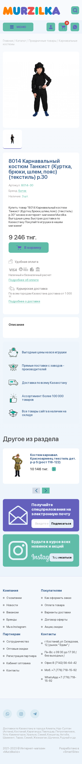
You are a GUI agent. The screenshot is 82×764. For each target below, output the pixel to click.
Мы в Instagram (16, 627)
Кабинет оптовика (18, 663)
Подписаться (62, 557)
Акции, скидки (54, 627)
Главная (8, 40)
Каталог (21, 40)
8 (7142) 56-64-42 (64, 663)
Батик (22, 191)
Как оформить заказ (58, 598)
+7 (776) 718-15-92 (64, 670)
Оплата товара (54, 605)
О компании (14, 598)
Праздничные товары (42, 40)
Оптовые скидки (17, 648)
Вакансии (12, 612)
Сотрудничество (17, 641)
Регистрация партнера (21, 656)
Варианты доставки (58, 612)
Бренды (11, 619)
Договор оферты (56, 619)
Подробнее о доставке (24, 301)
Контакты (12, 670)
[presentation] (36, 491)
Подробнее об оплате (24, 280)
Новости (12, 605)
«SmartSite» (71, 752)
